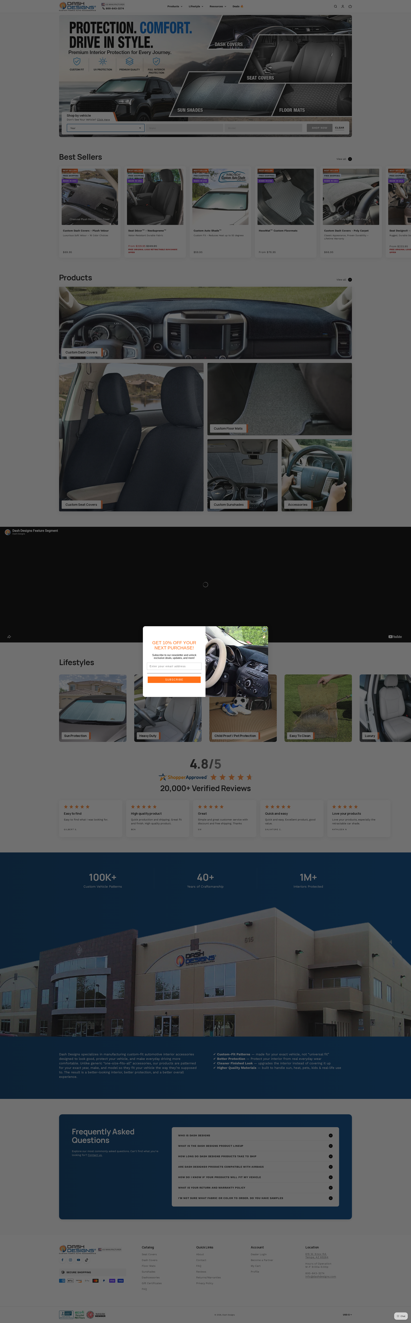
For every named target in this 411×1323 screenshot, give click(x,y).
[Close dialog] (265, 630)
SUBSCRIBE (174, 679)
